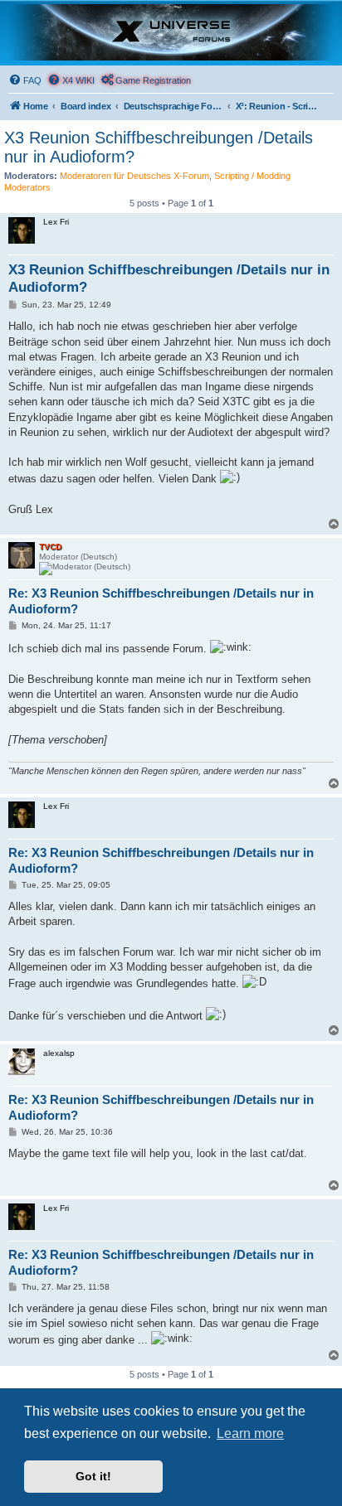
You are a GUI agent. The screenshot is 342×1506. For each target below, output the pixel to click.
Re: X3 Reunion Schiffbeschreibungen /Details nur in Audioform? (161, 601)
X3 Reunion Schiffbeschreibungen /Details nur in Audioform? (158, 147)
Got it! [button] (93, 1476)
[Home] (171, 32)
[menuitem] (25, 80)
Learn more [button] (250, 1433)
